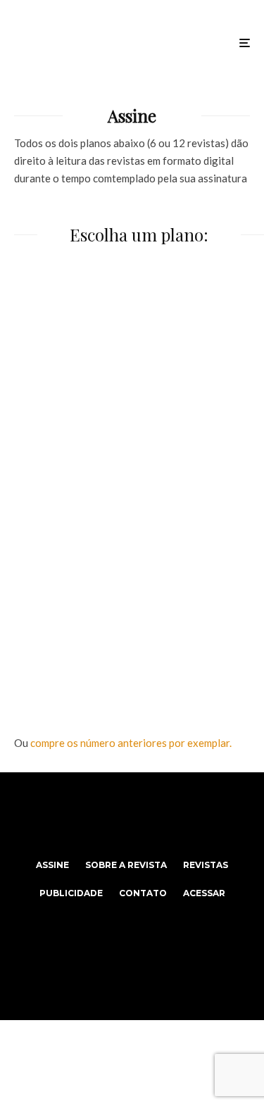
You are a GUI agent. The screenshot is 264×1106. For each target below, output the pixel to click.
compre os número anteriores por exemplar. (131, 742)
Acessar (204, 893)
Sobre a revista (126, 865)
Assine (52, 865)
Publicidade (71, 893)
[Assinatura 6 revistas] (132, 376)
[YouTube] (159, 815)
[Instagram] (132, 815)
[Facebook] (104, 815)
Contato (143, 893)
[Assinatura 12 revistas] (132, 601)
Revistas (205, 865)
